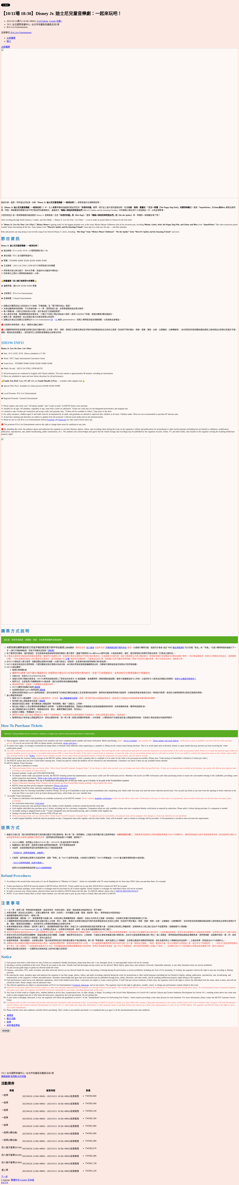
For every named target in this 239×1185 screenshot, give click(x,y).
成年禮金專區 (13, 1025)
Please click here (60, 786)
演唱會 (10, 1015)
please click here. (70, 743)
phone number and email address (166, 741)
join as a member (130, 741)
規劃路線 (6, 1076)
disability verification (103, 798)
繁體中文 (15, 1180)
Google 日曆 (55, 21)
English (23, 1180)
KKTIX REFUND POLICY (127, 891)
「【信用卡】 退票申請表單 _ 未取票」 (28, 853)
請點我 (51, 650)
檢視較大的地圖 (18, 1076)
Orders (32, 756)
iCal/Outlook (42, 21)
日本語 (31, 1180)
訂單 (67, 659)
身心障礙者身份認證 (68, 698)
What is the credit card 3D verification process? (56, 778)
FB (51, 320)
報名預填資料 (178, 648)
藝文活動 (11, 1018)
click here (39, 803)
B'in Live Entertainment (21, 32)
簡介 (9, 41)
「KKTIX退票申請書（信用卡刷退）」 (28, 863)
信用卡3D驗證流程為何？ (185, 679)
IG (56, 320)
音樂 (9, 1022)
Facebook (50, 420)
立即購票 (11, 38)
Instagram (62, 420)
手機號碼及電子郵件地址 (116, 648)
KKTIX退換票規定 (44, 868)
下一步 (4, 1176)
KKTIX (4, 1182)
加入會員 (90, 648)
